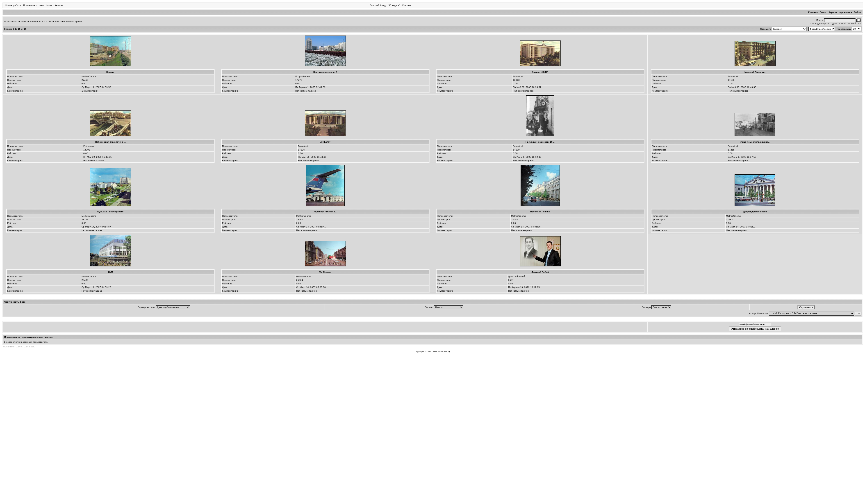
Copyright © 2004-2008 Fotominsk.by (432, 351)
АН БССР (325, 142)
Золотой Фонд (378, 5)
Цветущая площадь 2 (325, 72)
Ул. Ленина (325, 272)
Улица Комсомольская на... (755, 142)
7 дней (842, 23)
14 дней (852, 23)
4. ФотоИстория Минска (28, 21)
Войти (857, 12)
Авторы (59, 5)
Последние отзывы (33, 5)
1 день (834, 23)
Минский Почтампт (755, 72)
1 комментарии (90, 91)
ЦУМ (110, 272)
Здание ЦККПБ (540, 72)
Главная (813, 12)
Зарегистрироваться (840, 12)
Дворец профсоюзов (755, 211)
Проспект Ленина (540, 211)
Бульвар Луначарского (110, 211)
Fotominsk (518, 76)
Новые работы (13, 5)
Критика (406, 5)
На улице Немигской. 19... (540, 142)
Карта (49, 5)
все (859, 23)
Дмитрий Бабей (540, 272)
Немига (110, 72)
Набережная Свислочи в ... (110, 142)
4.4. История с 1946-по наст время (63, 21)
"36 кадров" (394, 5)
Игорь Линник (302, 76)
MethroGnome (89, 76)
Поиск (823, 12)
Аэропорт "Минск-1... (325, 211)
